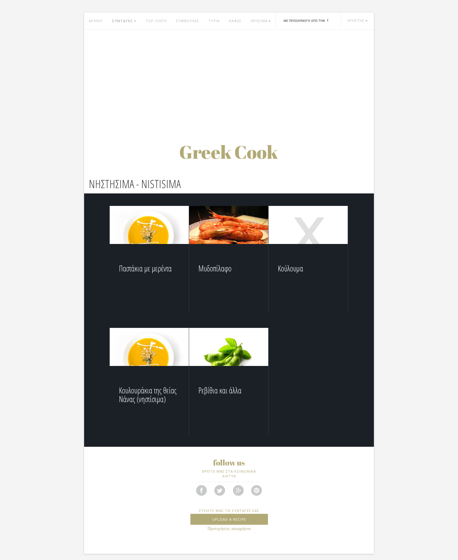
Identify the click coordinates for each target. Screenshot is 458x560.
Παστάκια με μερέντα (145, 268)
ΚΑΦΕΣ (235, 20)
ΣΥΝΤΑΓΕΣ (122, 20)
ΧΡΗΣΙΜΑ (259, 20)
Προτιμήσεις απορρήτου (229, 528)
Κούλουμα (290, 268)
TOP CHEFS (156, 20)
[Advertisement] (229, 79)
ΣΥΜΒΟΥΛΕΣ (187, 20)
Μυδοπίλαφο (214, 268)
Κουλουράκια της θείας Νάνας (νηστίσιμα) (148, 394)
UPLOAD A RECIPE (229, 519)
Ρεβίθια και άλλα (219, 390)
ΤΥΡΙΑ (214, 20)
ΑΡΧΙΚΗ (96, 20)
